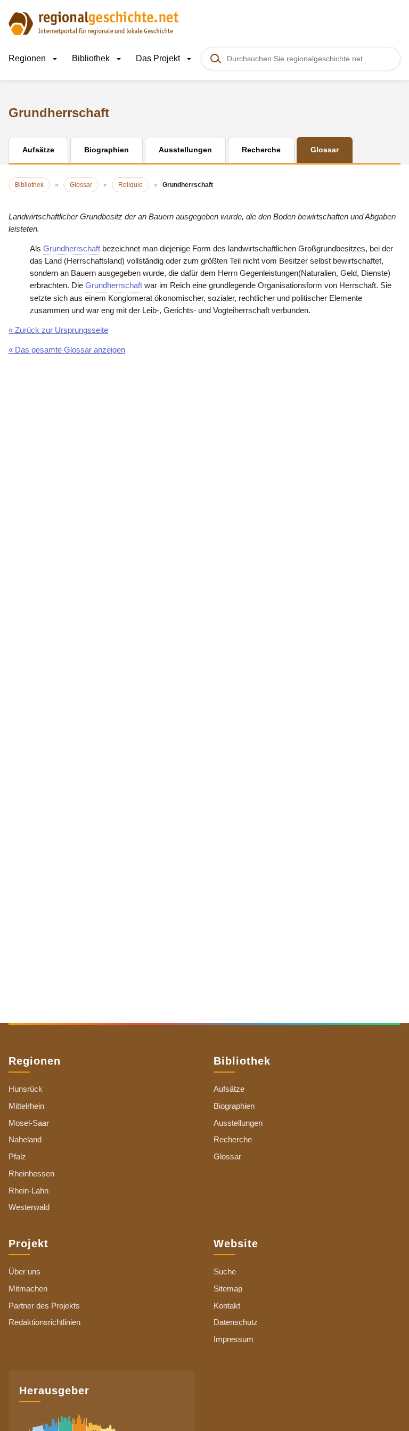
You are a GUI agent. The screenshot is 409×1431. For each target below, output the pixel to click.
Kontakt (227, 1305)
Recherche (233, 1139)
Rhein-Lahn (28, 1190)
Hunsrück (26, 1088)
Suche (225, 1271)
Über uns (24, 1271)
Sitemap (228, 1288)
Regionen (28, 58)
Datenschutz (236, 1322)
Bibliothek (92, 58)
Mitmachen (28, 1288)
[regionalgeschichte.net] (94, 22)
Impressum (233, 1339)
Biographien (234, 1105)
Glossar (227, 1156)
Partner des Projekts (44, 1305)
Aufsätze (229, 1088)
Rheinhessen (31, 1173)
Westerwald (29, 1207)
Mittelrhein (26, 1105)
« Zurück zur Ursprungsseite (58, 329)
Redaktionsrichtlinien (44, 1322)
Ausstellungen (238, 1122)
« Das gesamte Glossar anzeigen (67, 349)
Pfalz (17, 1156)
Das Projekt (159, 58)
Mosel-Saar (29, 1122)
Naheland (25, 1139)
